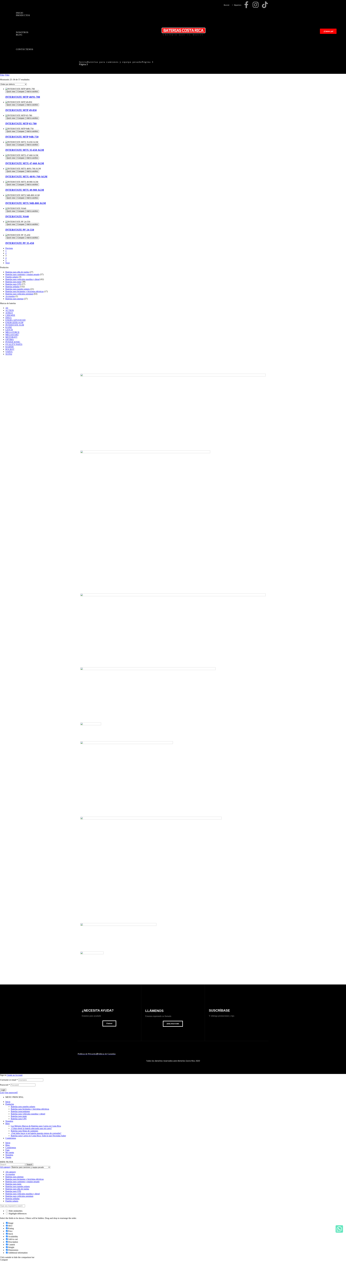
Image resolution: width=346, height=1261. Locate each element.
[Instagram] (255, 4)
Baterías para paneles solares (17, 289)
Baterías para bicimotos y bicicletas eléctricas (24, 291)
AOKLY (9, 313)
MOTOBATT (11, 337)
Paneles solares (11, 277)
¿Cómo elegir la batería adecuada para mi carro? (31, 1128)
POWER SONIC (12, 342)
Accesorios (10, 296)
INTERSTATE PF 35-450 (19, 243)
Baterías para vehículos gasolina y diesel (22, 279)
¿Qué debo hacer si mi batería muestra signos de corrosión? (36, 1133)
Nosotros (9, 1121)
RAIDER (9, 347)
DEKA (8, 317)
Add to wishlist (32, 92)
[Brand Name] (173, 375)
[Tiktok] (265, 4)
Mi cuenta (9, 1152)
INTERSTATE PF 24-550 (19, 229)
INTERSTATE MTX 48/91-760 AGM (26, 176)
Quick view (10, 92)
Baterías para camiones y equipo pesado (114, 62)
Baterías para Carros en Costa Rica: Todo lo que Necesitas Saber (38, 1136)
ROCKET (9, 349)
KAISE (8, 327)
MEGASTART (12, 334)
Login (3, 1090)
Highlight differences (17, 1213)
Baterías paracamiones (20, 1111)
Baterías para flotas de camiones (24, 1131)
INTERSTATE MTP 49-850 (21, 110)
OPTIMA (9, 339)
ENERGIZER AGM (14, 322)
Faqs (7, 1150)
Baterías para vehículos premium (19, 294)
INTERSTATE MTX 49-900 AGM (24, 190)
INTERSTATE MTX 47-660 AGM (24, 163)
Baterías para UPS (13, 284)
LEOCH (9, 330)
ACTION (9, 310)
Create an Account (14, 1075)
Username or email (9, 1080)
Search (29, 1165)
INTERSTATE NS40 (17, 216)
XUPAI (8, 354)
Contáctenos (10, 1138)
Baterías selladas (12, 286)
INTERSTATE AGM (14, 325)
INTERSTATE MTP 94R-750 (22, 136)
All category (10, 1172)
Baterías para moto (13, 282)
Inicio (83, 62)
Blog (7, 1123)
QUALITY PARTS (13, 344)
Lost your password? (9, 1092)
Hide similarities (15, 1211)
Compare (20, 92)
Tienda (8, 1157)
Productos (9, 1104)
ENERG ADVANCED (15, 320)
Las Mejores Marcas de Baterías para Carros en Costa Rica (36, 1126)
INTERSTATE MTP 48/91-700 (22, 97)
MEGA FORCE (12, 332)
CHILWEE (10, 315)
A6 (6, 308)
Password (5, 1085)
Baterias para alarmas (14, 299)
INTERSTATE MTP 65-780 (21, 123)
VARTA (9, 351)
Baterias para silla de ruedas (17, 272)
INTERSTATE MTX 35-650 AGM (24, 150)
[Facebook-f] (246, 4)
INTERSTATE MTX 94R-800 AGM (25, 203)
